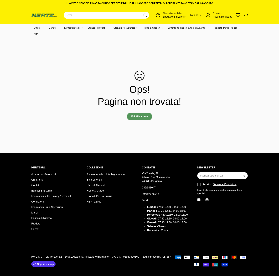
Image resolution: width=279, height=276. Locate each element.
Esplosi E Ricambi (41, 190)
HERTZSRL (94, 201)
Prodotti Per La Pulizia (99, 196)
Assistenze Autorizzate (44, 174)
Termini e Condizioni (225, 184)
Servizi (35, 229)
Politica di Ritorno (41, 218)
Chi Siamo (37, 179)
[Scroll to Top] (272, 258)
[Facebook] (199, 200)
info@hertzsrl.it (150, 194)
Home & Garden (96, 190)
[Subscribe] (244, 175)
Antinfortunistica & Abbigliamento (106, 174)
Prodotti (35, 223)
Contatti (35, 185)
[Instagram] (207, 200)
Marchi (35, 212)
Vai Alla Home (139, 116)
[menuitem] (38, 28)
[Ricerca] (145, 15)
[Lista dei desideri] (238, 15)
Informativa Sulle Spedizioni (47, 207)
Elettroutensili (94, 179)
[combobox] (106, 15)
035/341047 (149, 187)
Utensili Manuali (96, 185)
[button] (246, 15)
